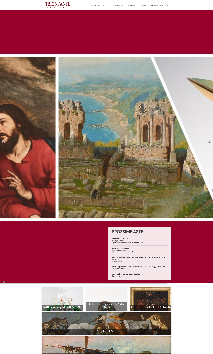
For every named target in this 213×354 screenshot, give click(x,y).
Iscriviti (51, 275)
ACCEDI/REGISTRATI (156, 5)
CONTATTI (142, 5)
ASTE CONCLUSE (94, 5)
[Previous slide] (3, 141)
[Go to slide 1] (2, 281)
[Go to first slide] (209, 141)
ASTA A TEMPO (130, 5)
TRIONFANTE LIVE (117, 5)
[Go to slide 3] (5, 282)
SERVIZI (105, 5)
